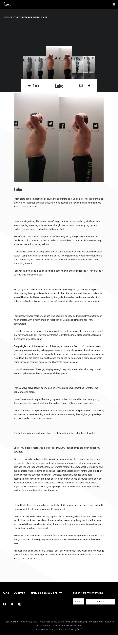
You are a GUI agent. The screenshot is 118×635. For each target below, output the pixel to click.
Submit (100, 601)
